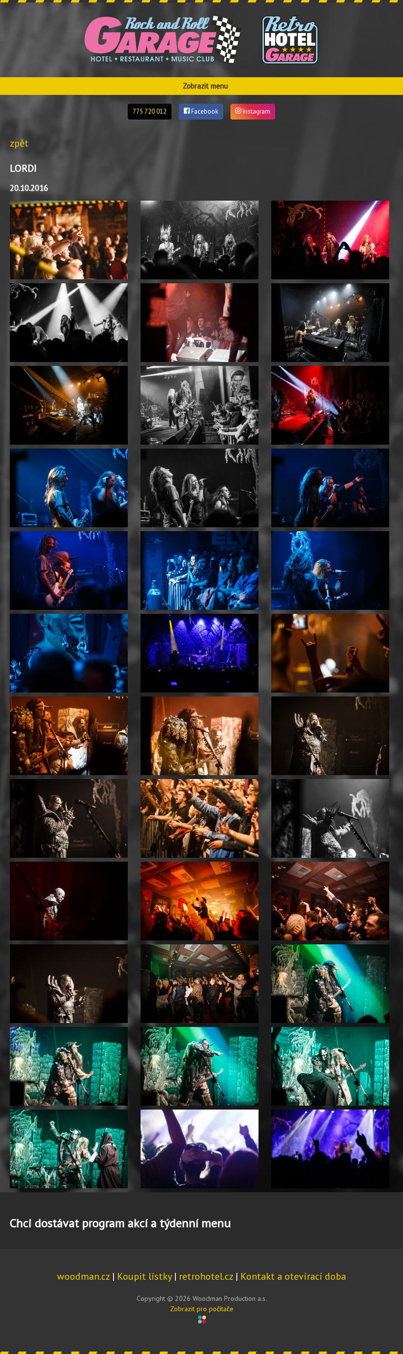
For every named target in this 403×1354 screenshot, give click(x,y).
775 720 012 (150, 111)
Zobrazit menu (205, 85)
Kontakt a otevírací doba (293, 1276)
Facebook (204, 111)
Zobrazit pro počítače (201, 1308)
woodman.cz (83, 1276)
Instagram (255, 111)
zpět (19, 143)
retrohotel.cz (206, 1276)
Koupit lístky (144, 1276)
